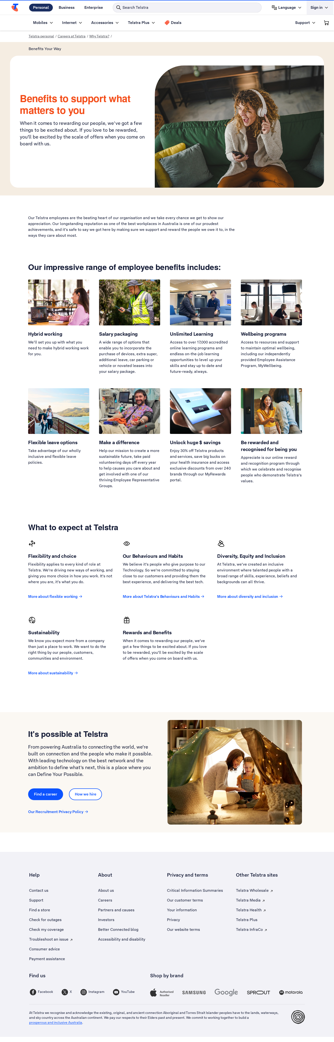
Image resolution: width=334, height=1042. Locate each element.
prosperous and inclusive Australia (55, 1022)
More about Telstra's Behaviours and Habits (161, 596)
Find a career (45, 794)
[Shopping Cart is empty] (326, 23)
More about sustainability (50, 673)
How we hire (85, 794)
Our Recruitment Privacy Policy (55, 811)
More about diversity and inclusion (247, 596)
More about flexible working (53, 596)
